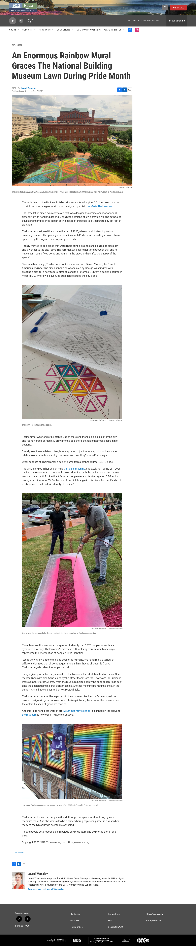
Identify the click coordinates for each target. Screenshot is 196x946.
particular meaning (74, 468)
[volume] (21, 21)
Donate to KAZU (115, 927)
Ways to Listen (113, 30)
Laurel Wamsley (28, 88)
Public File (74, 921)
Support (27, 30)
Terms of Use (76, 927)
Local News (63, 30)
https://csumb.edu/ (155, 914)
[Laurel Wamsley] (18, 880)
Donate (179, 7)
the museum (29, 714)
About (12, 30)
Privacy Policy (114, 914)
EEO (110, 921)
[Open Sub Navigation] (18, 30)
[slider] (25, 20)
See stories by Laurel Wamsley (46, 889)
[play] (12, 20)
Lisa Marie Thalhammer (99, 206)
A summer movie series (76, 710)
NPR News (17, 44)
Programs (45, 30)
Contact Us (75, 914)
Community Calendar (89, 30)
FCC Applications (153, 921)
